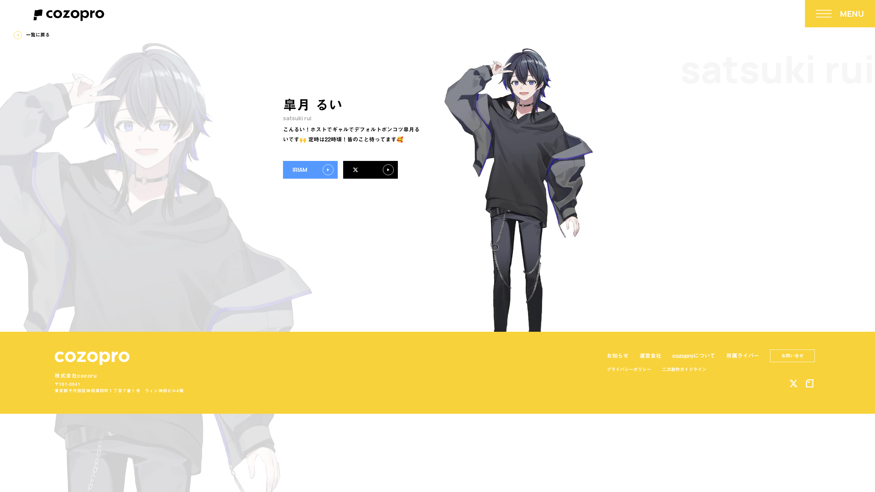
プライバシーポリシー (629, 369)
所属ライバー (742, 355)
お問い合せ (792, 355)
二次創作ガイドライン (684, 369)
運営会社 (650, 355)
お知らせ (618, 355)
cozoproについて (693, 355)
